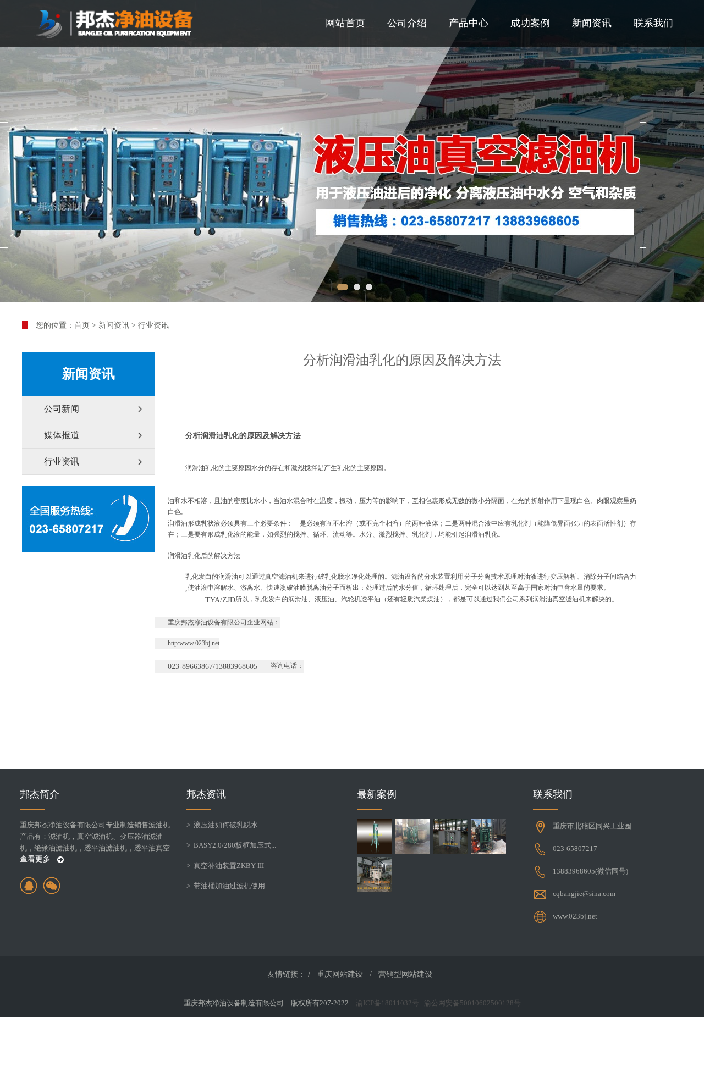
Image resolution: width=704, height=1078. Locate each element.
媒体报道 (61, 435)
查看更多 (36, 859)
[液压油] (352, 151)
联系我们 (653, 23)
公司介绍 (407, 23)
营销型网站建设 (405, 974)
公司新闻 (61, 408)
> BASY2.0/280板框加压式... (231, 845)
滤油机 (288, 577)
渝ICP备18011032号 (387, 1003)
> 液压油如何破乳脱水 (222, 825)
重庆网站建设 (340, 974)
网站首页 (345, 23)
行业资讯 (153, 325)
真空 (271, 577)
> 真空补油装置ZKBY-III (225, 865)
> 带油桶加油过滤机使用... (228, 886)
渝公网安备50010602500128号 (472, 1003)
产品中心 (468, 23)
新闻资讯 (592, 23)
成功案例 (530, 23)
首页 (82, 325)
